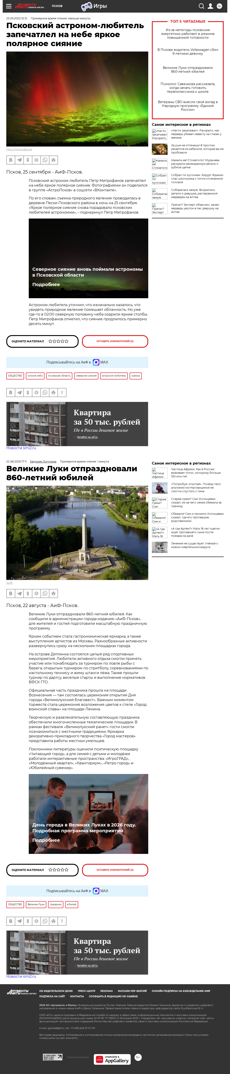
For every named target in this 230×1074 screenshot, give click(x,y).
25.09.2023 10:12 (16, 18)
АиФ (9, 582)
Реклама (106, 991)
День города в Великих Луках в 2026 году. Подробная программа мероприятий (84, 827)
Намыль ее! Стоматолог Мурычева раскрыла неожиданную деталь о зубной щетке (195, 163)
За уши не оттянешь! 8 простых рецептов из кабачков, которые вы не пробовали (197, 149)
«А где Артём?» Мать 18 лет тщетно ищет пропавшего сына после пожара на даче (195, 532)
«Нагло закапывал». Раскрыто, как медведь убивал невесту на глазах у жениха (196, 134)
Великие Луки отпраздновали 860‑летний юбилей (188, 70)
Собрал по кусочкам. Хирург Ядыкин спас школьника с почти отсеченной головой (197, 178)
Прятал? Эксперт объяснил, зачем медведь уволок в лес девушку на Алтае (195, 208)
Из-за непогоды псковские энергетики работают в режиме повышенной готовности (188, 34)
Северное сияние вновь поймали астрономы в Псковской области (87, 272)
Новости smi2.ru (21, 448)
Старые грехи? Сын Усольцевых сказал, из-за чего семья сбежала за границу (196, 502)
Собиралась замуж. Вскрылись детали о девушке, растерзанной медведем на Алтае (194, 193)
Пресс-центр (86, 991)
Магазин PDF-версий (132, 991)
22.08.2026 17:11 (16, 461)
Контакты (77, 996)
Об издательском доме (56, 991)
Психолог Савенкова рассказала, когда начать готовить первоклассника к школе (188, 88)
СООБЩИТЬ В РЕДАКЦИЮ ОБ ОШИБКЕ (113, 996)
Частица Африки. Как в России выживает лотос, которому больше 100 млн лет (196, 472)
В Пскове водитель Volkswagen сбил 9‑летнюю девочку (187, 52)
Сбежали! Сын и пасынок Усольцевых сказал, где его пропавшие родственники (197, 517)
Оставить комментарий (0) (115, 341)
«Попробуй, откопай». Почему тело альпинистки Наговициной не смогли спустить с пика (196, 487)
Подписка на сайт (52, 996)
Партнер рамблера (78, 1057)
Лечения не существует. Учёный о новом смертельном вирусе (194, 545)
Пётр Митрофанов (19, 149)
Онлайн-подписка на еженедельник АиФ (181, 991)
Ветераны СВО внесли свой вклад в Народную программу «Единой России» (188, 106)
